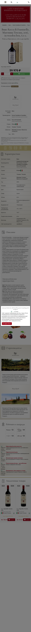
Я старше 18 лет (7, 323)
